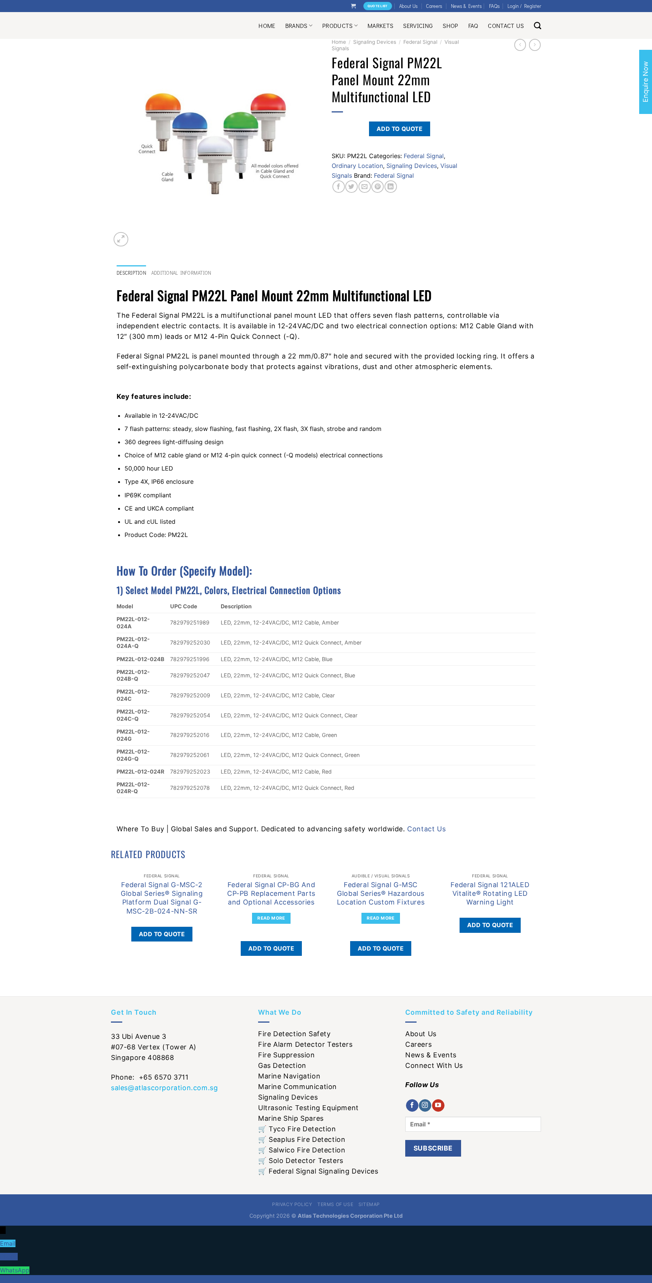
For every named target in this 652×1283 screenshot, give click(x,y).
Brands (296, 25)
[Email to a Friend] (364, 186)
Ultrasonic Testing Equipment (308, 1108)
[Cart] (353, 6)
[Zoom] (121, 239)
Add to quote (400, 128)
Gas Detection (282, 1065)
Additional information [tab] (181, 273)
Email (7, 1243)
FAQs (494, 5)
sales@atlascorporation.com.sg (164, 1088)
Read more (271, 918)
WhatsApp (14, 1270)
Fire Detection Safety (294, 1034)
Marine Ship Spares (291, 1118)
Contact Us (506, 25)
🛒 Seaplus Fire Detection (301, 1139)
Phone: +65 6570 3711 (150, 1077)
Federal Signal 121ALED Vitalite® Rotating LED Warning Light (490, 893)
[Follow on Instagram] (425, 1105)
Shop (450, 25)
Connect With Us (434, 1065)
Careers (434, 6)
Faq (473, 25)
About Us (408, 6)
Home (266, 25)
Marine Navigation (289, 1076)
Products (337, 25)
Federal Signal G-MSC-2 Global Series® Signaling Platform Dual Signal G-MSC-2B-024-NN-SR (162, 898)
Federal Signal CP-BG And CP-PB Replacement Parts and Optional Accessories (271, 893)
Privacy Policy (292, 1204)
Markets (380, 25)
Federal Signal (420, 42)
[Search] (537, 25)
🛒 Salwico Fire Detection (301, 1150)
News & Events (466, 6)
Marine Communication (297, 1087)
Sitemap (369, 1204)
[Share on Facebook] (338, 186)
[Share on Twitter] (351, 186)
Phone (9, 1256)
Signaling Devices (374, 42)
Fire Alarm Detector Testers (305, 1044)
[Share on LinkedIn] (390, 186)
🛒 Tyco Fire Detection (297, 1129)
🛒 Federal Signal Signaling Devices (318, 1171)
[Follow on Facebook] (412, 1105)
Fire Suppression (286, 1055)
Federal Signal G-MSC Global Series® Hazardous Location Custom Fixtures (380, 893)
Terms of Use (335, 1204)
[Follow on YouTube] (438, 1105)
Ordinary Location (357, 165)
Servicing (418, 25)
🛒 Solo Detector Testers (300, 1161)
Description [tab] (131, 273)
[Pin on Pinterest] (377, 186)
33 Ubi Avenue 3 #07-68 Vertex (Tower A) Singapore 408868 (154, 1046)
